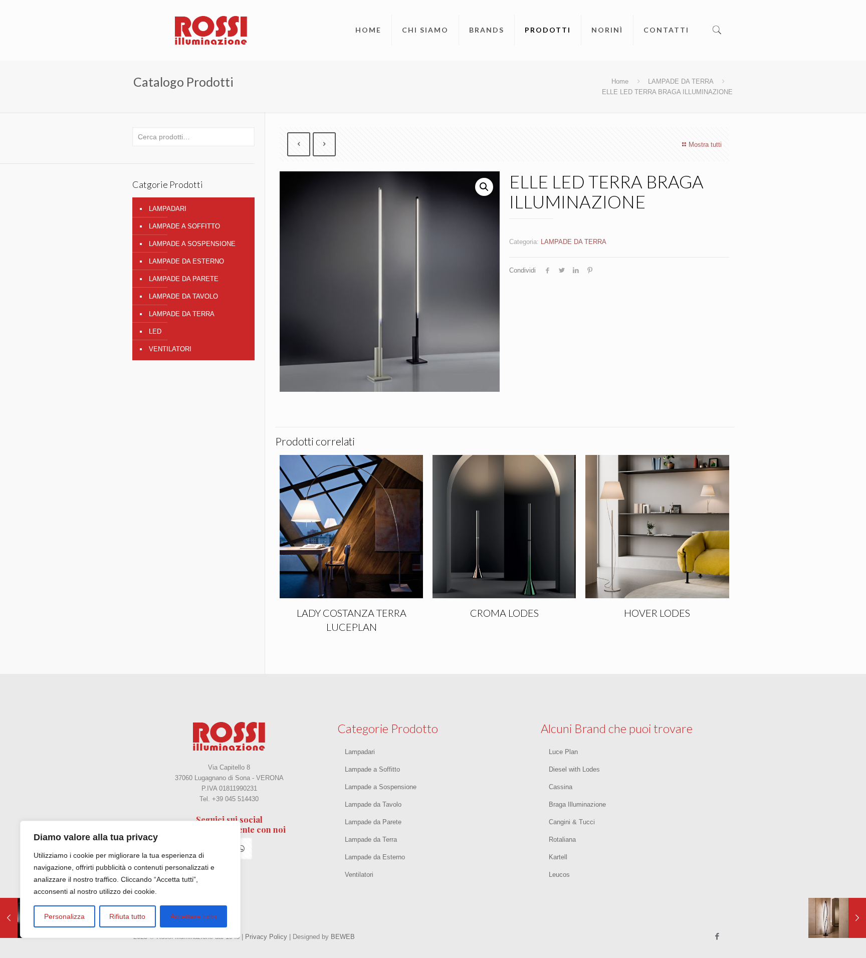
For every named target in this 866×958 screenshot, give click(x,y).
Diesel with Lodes (574, 769)
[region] (130, 879)
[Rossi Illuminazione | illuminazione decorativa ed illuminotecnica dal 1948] (211, 30)
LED (155, 331)
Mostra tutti (705, 144)
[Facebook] (717, 936)
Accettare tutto (193, 916)
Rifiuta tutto (127, 916)
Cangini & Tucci (572, 822)
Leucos (559, 874)
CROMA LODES (504, 613)
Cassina (560, 787)
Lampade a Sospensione (380, 787)
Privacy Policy (265, 936)
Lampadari (360, 752)
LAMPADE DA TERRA (681, 81)
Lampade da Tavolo (373, 804)
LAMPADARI (167, 208)
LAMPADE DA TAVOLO (183, 296)
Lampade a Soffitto (372, 769)
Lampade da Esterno (375, 857)
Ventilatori (359, 874)
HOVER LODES (657, 613)
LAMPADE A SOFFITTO (184, 226)
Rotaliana (562, 839)
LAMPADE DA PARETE (184, 279)
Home (619, 81)
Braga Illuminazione (577, 804)
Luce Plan (563, 752)
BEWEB (343, 936)
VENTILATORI (170, 349)
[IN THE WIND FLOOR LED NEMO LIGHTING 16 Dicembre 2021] (837, 918)
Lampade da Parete (373, 822)
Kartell (558, 857)
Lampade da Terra (371, 839)
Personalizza (64, 916)
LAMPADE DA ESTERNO (186, 261)
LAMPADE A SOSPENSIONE (192, 244)
